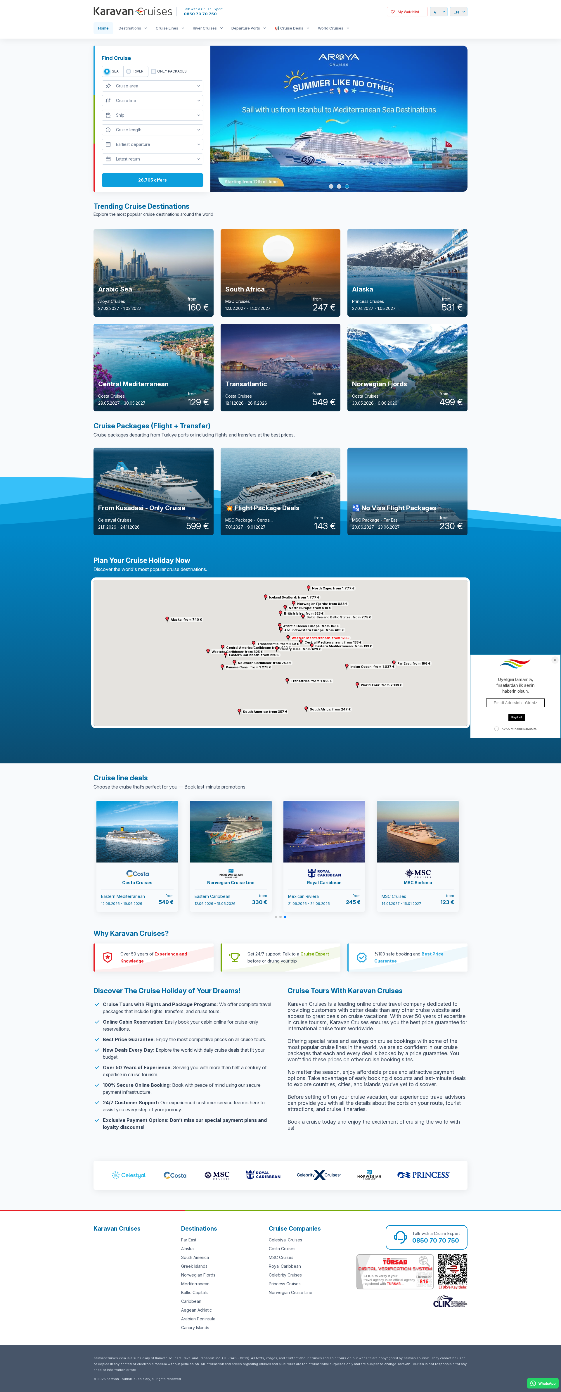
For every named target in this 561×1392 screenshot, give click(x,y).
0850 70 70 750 (200, 13)
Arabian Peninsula (198, 1318)
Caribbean (191, 1301)
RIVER (138, 71)
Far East (188, 1239)
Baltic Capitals (194, 1292)
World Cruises (330, 28)
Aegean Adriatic (196, 1310)
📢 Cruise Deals (289, 28)
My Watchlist (408, 12)
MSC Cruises (281, 1257)
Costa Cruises (282, 1248)
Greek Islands (194, 1266)
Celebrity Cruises (285, 1274)
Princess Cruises (285, 1283)
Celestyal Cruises (285, 1239)
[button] (288, 638)
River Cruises (205, 28)
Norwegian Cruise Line (290, 1292)
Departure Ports (245, 28)
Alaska (187, 1248)
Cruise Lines (167, 28)
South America (195, 1257)
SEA (115, 71)
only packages (172, 71)
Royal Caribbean (285, 1266)
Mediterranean (195, 1283)
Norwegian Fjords (198, 1274)
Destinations (130, 28)
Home (103, 28)
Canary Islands (195, 1327)
